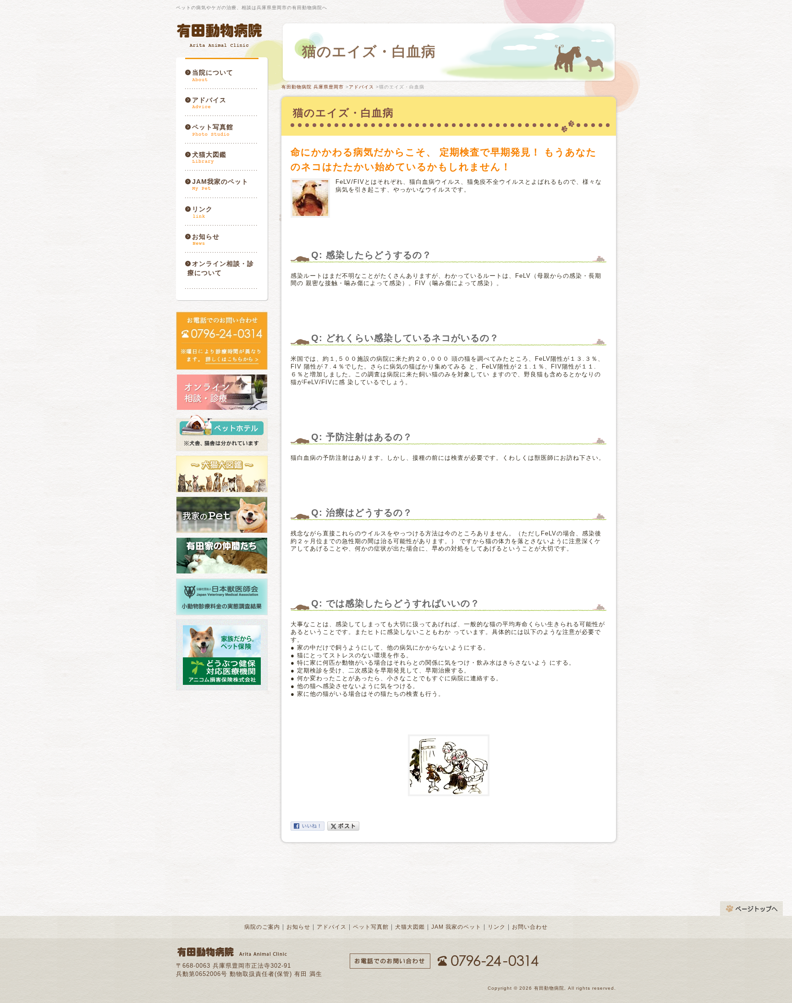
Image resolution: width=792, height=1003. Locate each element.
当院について (212, 72)
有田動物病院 (220, 35)
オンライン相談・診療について (220, 268)
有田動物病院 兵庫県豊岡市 (312, 86)
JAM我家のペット (220, 181)
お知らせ (206, 236)
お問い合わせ (530, 927)
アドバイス (209, 100)
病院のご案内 (262, 927)
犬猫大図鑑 (209, 154)
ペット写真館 (212, 127)
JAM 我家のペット (456, 927)
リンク (202, 209)
